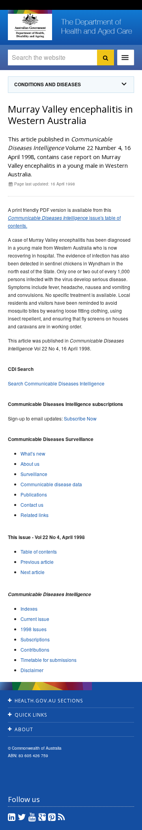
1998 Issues (34, 629)
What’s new (33, 453)
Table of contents (39, 551)
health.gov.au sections (49, 700)
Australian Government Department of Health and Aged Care (30, 25)
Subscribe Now (80, 418)
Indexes (29, 608)
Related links (35, 514)
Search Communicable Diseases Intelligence (56, 383)
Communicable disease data (51, 484)
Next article (33, 572)
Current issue (35, 618)
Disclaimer (32, 670)
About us (30, 463)
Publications (34, 494)
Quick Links (31, 714)
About (24, 729)
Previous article (37, 561)
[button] (118, 822)
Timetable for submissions (49, 659)
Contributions (35, 649)
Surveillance (34, 474)
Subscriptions (35, 639)
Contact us (32, 504)
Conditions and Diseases (47, 84)
